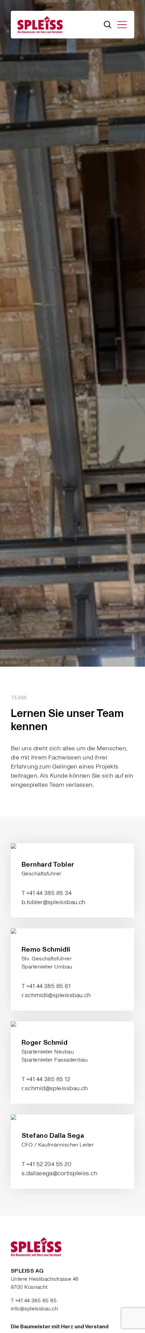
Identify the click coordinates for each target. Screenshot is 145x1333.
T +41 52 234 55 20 (46, 1164)
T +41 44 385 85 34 (46, 893)
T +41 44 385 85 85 (34, 1300)
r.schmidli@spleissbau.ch (56, 995)
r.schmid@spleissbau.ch (55, 1088)
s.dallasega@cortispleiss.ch (59, 1173)
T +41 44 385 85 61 (46, 986)
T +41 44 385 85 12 (46, 1079)
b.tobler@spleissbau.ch (54, 902)
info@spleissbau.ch (34, 1308)
